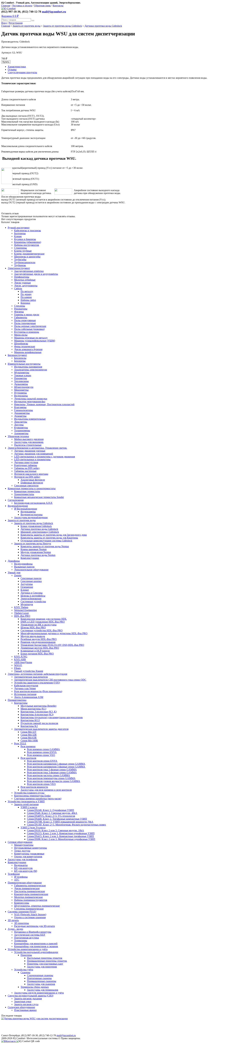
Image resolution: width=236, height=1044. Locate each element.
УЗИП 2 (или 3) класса (33, 827)
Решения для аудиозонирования (38, 642)
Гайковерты (20, 317)
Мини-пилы (20, 334)
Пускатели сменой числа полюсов (39, 723)
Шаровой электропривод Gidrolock (40, 532)
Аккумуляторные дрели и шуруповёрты (36, 274)
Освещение (27, 587)
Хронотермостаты (24, 494)
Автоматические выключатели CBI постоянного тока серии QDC (50, 679)
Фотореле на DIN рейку (27, 476)
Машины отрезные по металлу (31, 337)
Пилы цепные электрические (30, 326)
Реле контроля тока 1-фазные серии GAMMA (52, 769)
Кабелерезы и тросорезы (27, 230)
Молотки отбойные (24, 279)
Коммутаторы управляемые (29, 853)
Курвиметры (21, 427)
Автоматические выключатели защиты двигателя (41, 729)
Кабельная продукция (26, 685)
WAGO (18, 665)
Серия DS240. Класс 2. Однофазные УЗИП (50, 810)
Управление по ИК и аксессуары (39, 624)
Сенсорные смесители (26, 485)
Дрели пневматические (27, 888)
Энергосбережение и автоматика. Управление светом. (37, 447)
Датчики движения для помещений (33, 453)
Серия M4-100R (29, 740)
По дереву (26, 294)
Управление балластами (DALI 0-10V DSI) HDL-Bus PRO (52, 645)
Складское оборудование (21, 1007)
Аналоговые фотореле (33, 479)
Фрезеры (19, 311)
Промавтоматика (17, 700)
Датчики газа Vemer (25, 688)
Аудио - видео (15, 929)
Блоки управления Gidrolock (36, 526)
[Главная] (8, 8)
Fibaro (17, 668)
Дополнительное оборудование (31, 569)
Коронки (25, 303)
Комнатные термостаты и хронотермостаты (32, 488)
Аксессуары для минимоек (29, 442)
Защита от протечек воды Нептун (32, 543)
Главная (5, 5)
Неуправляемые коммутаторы (30, 847)
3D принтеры (21, 923)
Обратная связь (42, 5)
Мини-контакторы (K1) (33, 708)
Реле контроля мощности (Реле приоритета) (38, 691)
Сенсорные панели (31, 578)
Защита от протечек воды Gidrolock (62, 25)
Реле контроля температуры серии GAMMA (51, 778)
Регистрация (15, 23)
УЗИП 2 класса (29, 807)
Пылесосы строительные (27, 445)
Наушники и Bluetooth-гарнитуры (32, 931)
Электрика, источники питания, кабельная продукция (37, 674)
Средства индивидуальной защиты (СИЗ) (30, 995)
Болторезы (20, 233)
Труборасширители (24, 262)
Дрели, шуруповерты (25, 285)
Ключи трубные (23, 250)
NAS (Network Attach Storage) (30, 914)
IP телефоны (21, 876)
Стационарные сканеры (40, 975)
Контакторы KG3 (30, 720)
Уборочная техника (18, 436)
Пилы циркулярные (25, 320)
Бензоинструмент (17, 355)
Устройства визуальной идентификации (36, 952)
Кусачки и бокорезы (25, 239)
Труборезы (20, 265)
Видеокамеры (28, 511)
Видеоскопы (21, 395)
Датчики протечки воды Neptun (38, 555)
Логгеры (19, 424)
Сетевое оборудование (20, 842)
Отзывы (12, 69)
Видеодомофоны (23, 563)
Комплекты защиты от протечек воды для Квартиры (49, 537)
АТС (16, 879)
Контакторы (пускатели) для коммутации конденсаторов (52, 717)
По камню (26, 297)
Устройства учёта (23, 969)
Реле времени (28, 746)
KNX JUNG (20, 656)
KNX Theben (21, 607)
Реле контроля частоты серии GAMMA (48, 775)
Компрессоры (21, 903)
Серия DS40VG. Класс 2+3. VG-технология (51, 816)
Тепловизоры (21, 381)
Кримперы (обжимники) (27, 242)
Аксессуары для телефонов (22, 859)
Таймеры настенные (25, 471)
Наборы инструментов (26, 245)
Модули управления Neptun (36, 552)
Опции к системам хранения (30, 917)
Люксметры (20, 421)
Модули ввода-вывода (33, 636)
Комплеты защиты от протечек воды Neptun (45, 546)
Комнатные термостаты (27, 491)
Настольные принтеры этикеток (44, 958)
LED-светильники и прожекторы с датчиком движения (44, 456)
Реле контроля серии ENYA (42, 760)
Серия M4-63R (29, 737)
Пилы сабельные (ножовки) (29, 329)
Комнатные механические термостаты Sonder (39, 497)
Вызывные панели (24, 566)
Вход (4, 23)
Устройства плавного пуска (29, 792)
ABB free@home (23, 662)
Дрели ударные (22, 282)
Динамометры (22, 413)
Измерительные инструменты (24, 363)
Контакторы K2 (29, 726)
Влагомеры (20, 407)
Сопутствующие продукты (22, 72)
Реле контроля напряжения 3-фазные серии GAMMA (56, 766)
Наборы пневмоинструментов (30, 900)
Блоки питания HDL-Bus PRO (37, 653)
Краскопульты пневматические (31, 894)
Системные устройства (33, 601)
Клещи (18, 236)
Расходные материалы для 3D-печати (34, 926)
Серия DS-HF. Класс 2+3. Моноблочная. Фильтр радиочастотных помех (66, 824)
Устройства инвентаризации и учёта (28, 949)
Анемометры (21, 433)
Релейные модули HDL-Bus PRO (39, 639)
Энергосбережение (31, 598)
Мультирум (27, 604)
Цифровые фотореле (32, 482)
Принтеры (26, 955)
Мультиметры (21, 372)
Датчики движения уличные (29, 450)
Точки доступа (22, 850)
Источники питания (25, 694)
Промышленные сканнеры (41, 981)
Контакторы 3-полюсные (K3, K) (39, 711)
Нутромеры (20, 392)
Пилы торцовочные (25, 323)
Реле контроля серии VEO (41, 784)
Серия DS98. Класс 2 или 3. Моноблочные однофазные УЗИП (61, 839)
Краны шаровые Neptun (34, 549)
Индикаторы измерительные (30, 419)
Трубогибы (20, 259)
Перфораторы (21, 276)
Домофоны (14, 561)
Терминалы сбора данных (35, 987)
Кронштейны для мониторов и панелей (35, 943)
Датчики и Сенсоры (32, 592)
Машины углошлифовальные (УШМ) (34, 340)
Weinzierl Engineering (25, 610)
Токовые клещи (22, 375)
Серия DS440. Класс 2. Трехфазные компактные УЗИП (57, 818)
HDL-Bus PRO (22, 616)
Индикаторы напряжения (28, 366)
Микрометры (21, 390)
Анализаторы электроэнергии (30, 369)
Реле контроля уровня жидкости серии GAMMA (53, 781)
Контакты (58, 5)
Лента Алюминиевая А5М (28, 697)
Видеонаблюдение (18, 505)
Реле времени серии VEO (41, 755)
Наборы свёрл (28, 300)
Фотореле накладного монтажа (31, 474)
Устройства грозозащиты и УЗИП (26, 801)
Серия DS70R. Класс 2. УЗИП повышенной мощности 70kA (60, 821)
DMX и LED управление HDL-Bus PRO (43, 621)
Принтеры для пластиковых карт (45, 963)
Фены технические (24, 346)
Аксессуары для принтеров (42, 966)
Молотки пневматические (28, 897)
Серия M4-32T (28, 732)
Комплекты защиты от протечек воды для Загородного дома (54, 534)
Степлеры (19, 305)
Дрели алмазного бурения (28, 349)
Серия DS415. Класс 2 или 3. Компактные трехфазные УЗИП (60, 836)
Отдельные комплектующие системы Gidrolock (46, 540)
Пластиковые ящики (25, 1010)
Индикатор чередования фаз (29, 401)
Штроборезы (21, 343)
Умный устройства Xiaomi (28, 671)
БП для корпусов (23, 868)
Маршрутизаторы (23, 845)
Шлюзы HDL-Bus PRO (33, 627)
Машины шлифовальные (27, 352)
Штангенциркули (23, 387)
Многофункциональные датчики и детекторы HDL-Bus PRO (54, 633)
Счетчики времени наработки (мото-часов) (37, 798)
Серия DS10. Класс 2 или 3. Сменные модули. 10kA (55, 830)
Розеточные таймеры (25, 465)
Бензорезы (20, 361)
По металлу (27, 291)
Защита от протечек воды (26, 25)
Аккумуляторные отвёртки (29, 271)
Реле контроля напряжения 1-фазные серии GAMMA (56, 763)
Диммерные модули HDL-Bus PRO (40, 647)
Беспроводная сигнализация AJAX (33, 503)
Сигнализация (15, 500)
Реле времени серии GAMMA (43, 749)
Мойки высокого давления (29, 439)
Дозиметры (20, 416)
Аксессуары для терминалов (42, 989)
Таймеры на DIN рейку (27, 468)
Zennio (17, 575)
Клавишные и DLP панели (35, 650)
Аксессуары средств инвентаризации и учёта (39, 992)
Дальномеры (21, 384)
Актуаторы (27, 584)
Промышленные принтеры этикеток (47, 960)
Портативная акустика (26, 937)
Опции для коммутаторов (28, 856)
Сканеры (25, 972)
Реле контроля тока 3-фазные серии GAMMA (52, 772)
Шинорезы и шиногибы (27, 256)
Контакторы (20, 703)
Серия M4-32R (29, 734)
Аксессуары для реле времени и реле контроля (46, 789)
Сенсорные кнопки (31, 581)
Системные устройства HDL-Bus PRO (42, 630)
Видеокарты (21, 865)
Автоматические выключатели (31, 676)
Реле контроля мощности (34, 787)
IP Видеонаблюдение (25, 508)
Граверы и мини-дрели (26, 314)
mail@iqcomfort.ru (54, 11)
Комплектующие (30, 558)
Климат (25, 589)
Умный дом (14, 572)
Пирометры (20, 378)
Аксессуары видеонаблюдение (31, 517)
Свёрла (18, 288)
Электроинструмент (19, 268)
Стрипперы (20, 248)
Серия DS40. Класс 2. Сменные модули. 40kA (52, 813)
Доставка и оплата (22, 5)
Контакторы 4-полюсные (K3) (37, 714)
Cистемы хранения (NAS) (22, 911)
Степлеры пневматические (29, 908)
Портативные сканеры (39, 978)
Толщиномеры (22, 430)
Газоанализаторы (23, 410)
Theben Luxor (21, 613)
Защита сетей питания (26, 804)
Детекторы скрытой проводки (30, 398)
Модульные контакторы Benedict (38, 705)
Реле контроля (28, 758)
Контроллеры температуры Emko (32, 795)
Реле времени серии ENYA (42, 752)
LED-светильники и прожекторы (32, 459)
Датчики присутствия (26, 462)
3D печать (13, 920)
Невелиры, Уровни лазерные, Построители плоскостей (44, 404)
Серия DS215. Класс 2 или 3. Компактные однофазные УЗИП (61, 833)
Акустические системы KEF (29, 934)
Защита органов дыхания (28, 998)
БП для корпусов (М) (25, 871)
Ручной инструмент (19, 227)
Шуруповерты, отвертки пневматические (37, 905)
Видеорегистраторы (32, 514)
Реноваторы (20, 308)
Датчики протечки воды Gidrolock (103, 25)
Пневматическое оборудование (25, 882)
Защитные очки (22, 1001)
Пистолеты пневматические (29, 891)
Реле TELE (20, 743)
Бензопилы (20, 358)
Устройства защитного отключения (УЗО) (37, 682)
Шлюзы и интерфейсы (33, 595)
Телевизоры (20, 940)
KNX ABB (20, 659)
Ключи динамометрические (29, 253)
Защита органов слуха (26, 1004)
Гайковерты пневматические (30, 885)
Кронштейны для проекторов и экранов (36, 946)
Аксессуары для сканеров (41, 984)
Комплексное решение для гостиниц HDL (44, 618)
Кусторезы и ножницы (26, 332)
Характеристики (17, 66)
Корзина (10, 16)
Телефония (14, 874)
